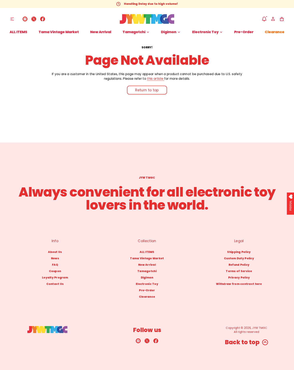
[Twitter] (33, 19)
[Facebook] (42, 19)
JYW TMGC (259, 328)
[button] (264, 19)
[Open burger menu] (12, 19)
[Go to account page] (273, 19)
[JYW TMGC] (147, 19)
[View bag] (281, 19)
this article (155, 79)
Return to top (147, 90)
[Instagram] (25, 19)
